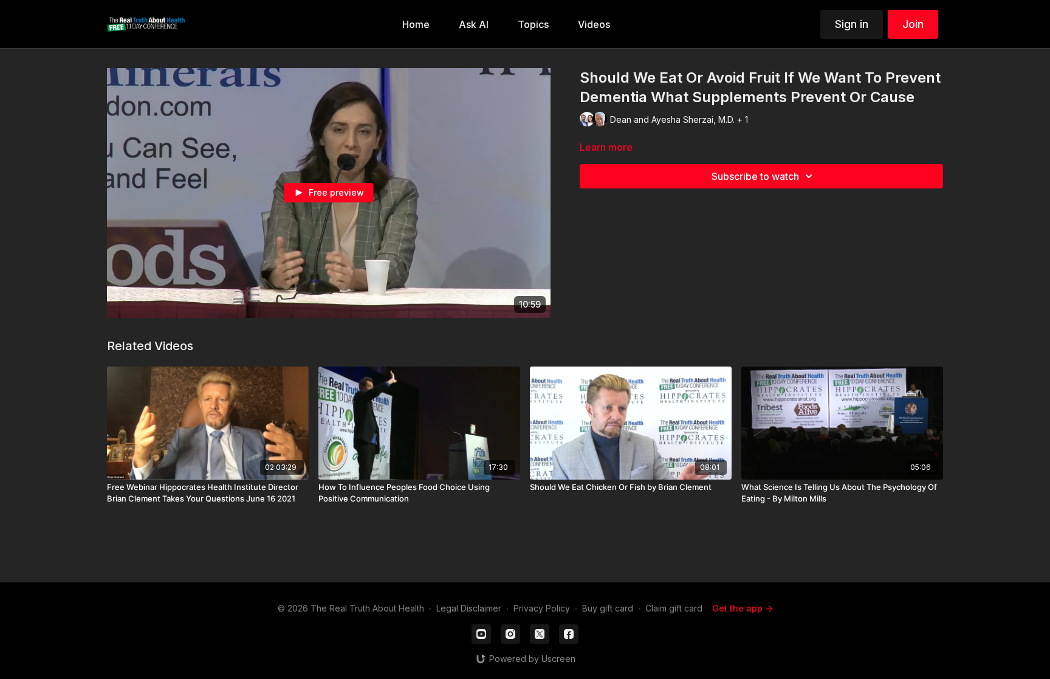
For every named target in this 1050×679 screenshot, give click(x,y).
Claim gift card (673, 608)
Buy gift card (607, 608)
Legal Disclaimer (468, 608)
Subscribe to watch (755, 176)
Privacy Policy (541, 608)
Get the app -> (742, 608)
